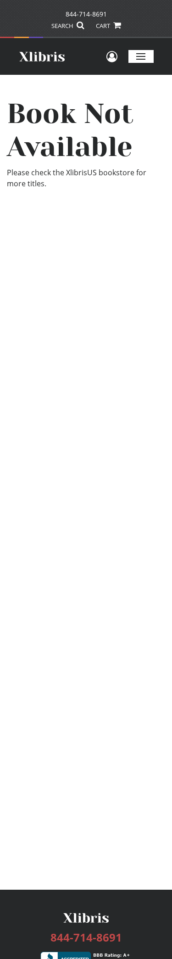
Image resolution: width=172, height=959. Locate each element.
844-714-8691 (86, 14)
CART (103, 26)
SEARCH (63, 26)
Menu (141, 56)
